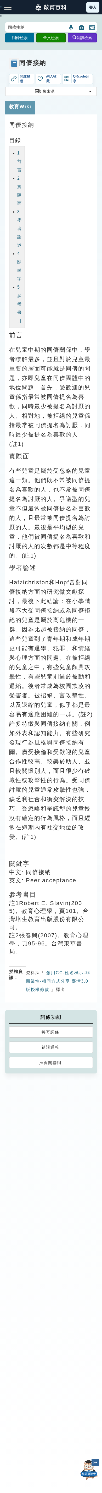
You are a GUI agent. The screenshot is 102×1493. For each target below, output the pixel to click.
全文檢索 (51, 37)
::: (2, 16)
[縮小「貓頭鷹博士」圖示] (95, 1462)
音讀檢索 (84, 37)
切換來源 (46, 91)
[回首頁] (51, 7)
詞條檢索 (20, 37)
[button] (71, 27)
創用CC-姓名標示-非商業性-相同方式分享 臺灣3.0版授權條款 (58, 981)
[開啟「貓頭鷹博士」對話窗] (89, 1470)
